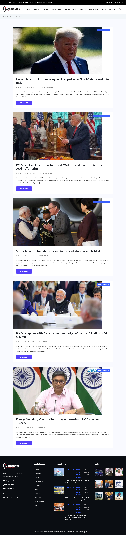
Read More (24, 103)
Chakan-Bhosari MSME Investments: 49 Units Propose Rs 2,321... (33, 2)
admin (20, 87)
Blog (36, 505)
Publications (55, 9)
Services (45, 9)
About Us (36, 9)
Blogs (104, 9)
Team (74, 9)
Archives (66, 9)
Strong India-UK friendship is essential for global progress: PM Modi (58, 251)
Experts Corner (94, 9)
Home (28, 9)
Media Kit (82, 9)
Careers (37, 493)
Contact (112, 9)
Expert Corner (39, 501)
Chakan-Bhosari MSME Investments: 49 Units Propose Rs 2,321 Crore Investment (76, 517)
